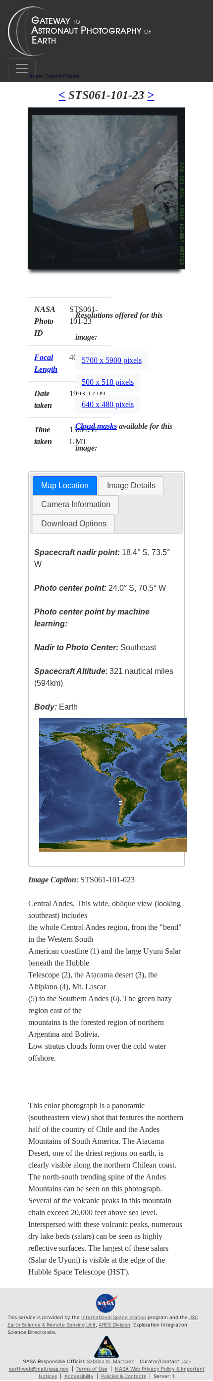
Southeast (95, 647)
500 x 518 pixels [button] (108, 382)
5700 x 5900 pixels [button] (112, 360)
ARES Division (114, 1325)
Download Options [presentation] (73, 523)
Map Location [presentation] (65, 485)
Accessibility (79, 1376)
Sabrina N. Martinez (110, 1361)
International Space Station (113, 1317)
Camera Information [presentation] (75, 504)
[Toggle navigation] (22, 68)
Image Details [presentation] (131, 485)
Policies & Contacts (123, 1376)
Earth (56, 707)
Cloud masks (96, 426)
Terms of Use (91, 1369)
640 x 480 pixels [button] (108, 404)
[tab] (65, 486)
